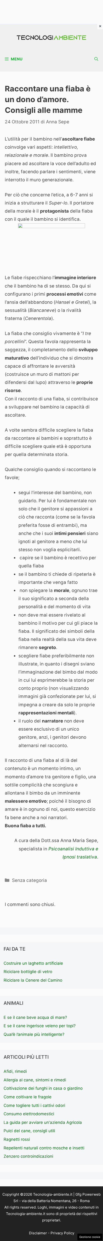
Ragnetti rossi (17, 1139)
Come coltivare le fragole (28, 1096)
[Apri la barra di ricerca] (96, 59)
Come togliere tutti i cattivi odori (34, 1105)
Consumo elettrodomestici (29, 1113)
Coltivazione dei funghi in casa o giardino (43, 1088)
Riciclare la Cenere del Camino (33, 980)
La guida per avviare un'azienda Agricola (43, 1122)
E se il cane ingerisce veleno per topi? (40, 1025)
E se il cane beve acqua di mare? (35, 1017)
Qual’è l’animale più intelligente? (34, 1034)
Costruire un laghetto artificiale (33, 963)
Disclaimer (38, 1233)
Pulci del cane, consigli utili (29, 1130)
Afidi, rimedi (15, 1071)
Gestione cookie (89, 1237)
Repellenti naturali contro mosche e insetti (44, 1148)
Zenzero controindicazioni (28, 1156)
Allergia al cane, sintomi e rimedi (35, 1080)
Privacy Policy (62, 1233)
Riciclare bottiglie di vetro (28, 971)
